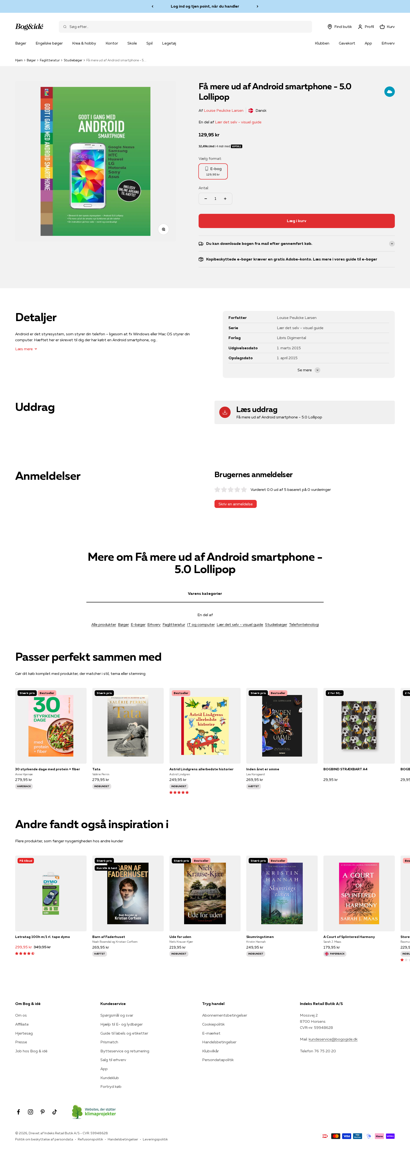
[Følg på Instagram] (30, 1112)
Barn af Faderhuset (108, 937)
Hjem (19, 60)
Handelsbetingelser (219, 1042)
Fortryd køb (110, 1086)
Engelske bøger (49, 43)
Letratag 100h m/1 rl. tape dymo (42, 937)
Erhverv (388, 43)
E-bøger (138, 624)
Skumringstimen (260, 937)
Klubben (322, 43)
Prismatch (109, 1042)
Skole (132, 43)
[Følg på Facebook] (18, 1112)
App (368, 43)
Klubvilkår (210, 1051)
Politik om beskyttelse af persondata (44, 1139)
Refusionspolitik (90, 1139)
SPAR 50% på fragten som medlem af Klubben (205, 6)
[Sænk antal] (206, 198)
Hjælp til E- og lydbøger (121, 1024)
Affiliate (22, 1024)
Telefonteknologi (304, 624)
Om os (21, 1015)
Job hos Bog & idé (31, 1051)
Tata (96, 769)
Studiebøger (73, 60)
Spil (149, 43)
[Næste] (257, 6)
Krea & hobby (84, 43)
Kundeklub (109, 1077)
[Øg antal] (225, 198)
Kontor (112, 43)
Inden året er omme (262, 769)
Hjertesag (24, 1033)
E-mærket (211, 1033)
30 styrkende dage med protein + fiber (47, 769)
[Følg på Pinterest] (42, 1112)
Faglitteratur (50, 60)
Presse (21, 1042)
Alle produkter (103, 624)
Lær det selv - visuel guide (238, 122)
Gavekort (347, 43)
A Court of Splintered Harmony (349, 937)
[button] (179, 792)
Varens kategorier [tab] (205, 593)
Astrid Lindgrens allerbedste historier (201, 769)
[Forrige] (152, 6)
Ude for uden (180, 937)
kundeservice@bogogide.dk (333, 1039)
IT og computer (201, 624)
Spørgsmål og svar (116, 1015)
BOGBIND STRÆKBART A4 (345, 769)
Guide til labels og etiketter (124, 1033)
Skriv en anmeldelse (236, 504)
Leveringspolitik (155, 1139)
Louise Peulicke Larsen (223, 110)
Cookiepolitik (213, 1024)
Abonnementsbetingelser (224, 1015)
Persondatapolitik (218, 1059)
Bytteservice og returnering (124, 1051)
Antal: (204, 187)
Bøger (20, 43)
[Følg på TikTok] (54, 1112)
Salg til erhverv (113, 1059)
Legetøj (169, 43)
